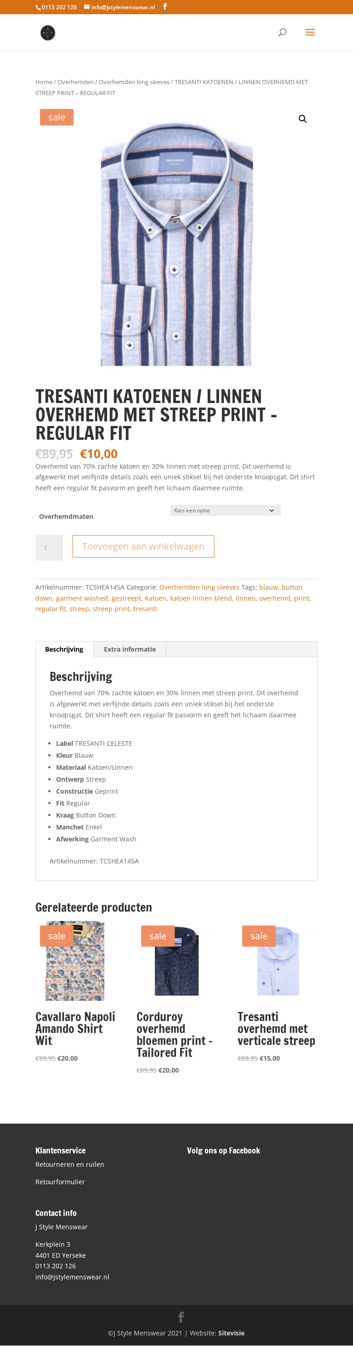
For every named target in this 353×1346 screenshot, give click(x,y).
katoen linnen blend (201, 598)
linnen (246, 598)
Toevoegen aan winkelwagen (143, 546)
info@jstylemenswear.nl (72, 1276)
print (301, 598)
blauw (268, 587)
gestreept (126, 598)
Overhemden (75, 82)
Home (43, 82)
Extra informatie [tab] (130, 649)
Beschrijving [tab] (64, 649)
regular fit (50, 608)
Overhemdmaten (66, 516)
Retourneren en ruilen (69, 1164)
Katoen (155, 598)
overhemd (274, 598)
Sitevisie (231, 1333)
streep (79, 608)
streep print (111, 608)
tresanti (145, 608)
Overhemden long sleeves (134, 82)
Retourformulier (60, 1181)
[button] (303, 119)
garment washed (82, 598)
